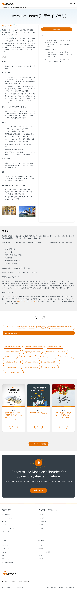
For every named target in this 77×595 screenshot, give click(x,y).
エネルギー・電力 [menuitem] (42, 521)
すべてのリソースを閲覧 (38, 444)
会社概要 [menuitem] (41, 540)
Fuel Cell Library (10, 357)
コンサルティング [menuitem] (6, 535)
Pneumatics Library (11, 367)
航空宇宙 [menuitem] (40, 528)
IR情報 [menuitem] (40, 545)
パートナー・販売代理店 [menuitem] (44, 552)
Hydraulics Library (66, 357)
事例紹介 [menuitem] (4, 552)
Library (12, 7)
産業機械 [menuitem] (40, 525)
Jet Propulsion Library (31, 362)
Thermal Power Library (30, 367)
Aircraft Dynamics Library (34, 347)
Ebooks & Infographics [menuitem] (7, 562)
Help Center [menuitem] (5, 545)
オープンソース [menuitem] (6, 525)
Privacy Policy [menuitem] (61, 587)
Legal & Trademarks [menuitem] (52, 587)
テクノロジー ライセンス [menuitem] (8, 528)
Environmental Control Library (55, 352)
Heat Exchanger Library (47, 357)
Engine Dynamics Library (32, 352)
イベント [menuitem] (4, 555)
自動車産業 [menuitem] (41, 518)
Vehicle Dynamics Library (13, 372)
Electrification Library (11, 352)
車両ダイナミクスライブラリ (26, 301)
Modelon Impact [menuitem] (6, 514)
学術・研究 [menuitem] (41, 514)
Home (6, 7)
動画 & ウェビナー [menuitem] (6, 559)
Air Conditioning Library (12, 347)
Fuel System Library (27, 357)
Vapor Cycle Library (50, 367)
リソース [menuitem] (5, 540)
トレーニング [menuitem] (5, 532)
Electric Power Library (55, 347)
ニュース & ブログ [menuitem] (6, 548)
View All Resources (11, 333)
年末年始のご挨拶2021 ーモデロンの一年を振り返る (63, 415)
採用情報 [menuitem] (40, 559)
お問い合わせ (57, 29)
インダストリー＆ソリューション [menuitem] (48, 510)
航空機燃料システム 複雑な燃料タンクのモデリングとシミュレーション (13, 416)
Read (13, 427)
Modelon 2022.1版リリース (38, 413)
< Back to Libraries (8, 25)
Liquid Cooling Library (51, 362)
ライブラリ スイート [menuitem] (7, 518)
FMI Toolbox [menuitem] (5, 521)
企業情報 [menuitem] (40, 548)
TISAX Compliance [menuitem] (69, 587)
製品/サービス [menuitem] (6, 510)
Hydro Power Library (11, 362)
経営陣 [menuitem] (40, 555)
